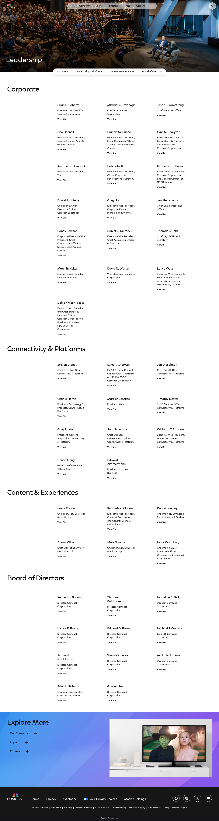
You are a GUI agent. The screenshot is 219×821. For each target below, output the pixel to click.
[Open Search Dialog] (212, 6)
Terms (35, 799)
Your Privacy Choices (103, 799)
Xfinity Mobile (154, 808)
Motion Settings (135, 799)
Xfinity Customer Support (175, 808)
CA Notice (70, 799)
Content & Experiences (122, 71)
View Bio (61, 119)
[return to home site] (9, 6)
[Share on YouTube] (208, 798)
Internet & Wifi (102, 808)
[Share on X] (197, 798)
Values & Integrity (136, 808)
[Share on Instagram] (186, 798)
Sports (99, 6)
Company (84, 6)
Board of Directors (152, 71)
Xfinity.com (56, 808)
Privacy (51, 799)
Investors (113, 6)
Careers (140, 6)
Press (127, 6)
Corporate (62, 71)
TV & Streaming (118, 808)
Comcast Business (83, 808)
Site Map (68, 808)
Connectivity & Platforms (89, 71)
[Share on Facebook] (176, 798)
